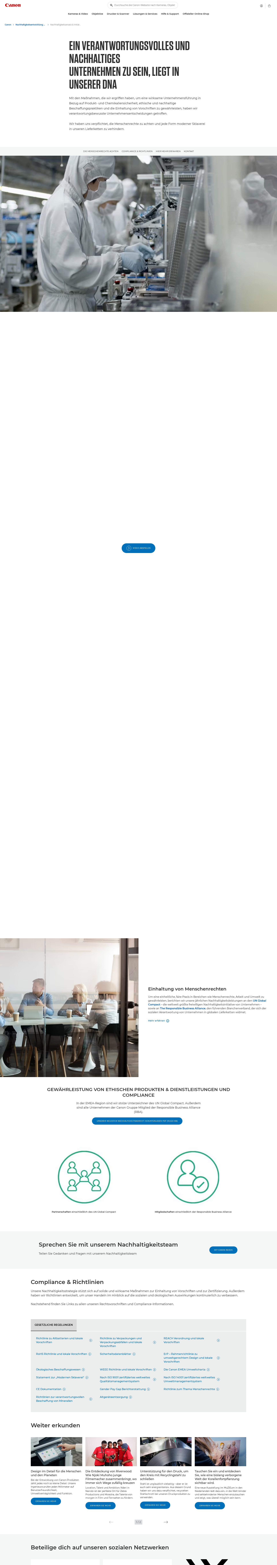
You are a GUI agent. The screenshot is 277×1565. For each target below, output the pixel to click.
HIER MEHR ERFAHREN (168, 151)
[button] (111, 1522)
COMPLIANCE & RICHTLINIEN (137, 151)
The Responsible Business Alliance (183, 1008)
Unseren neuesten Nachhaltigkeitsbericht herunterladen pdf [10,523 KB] (137, 1121)
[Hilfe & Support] (180, 14)
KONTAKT (189, 151)
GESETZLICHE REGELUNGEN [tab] (54, 1324)
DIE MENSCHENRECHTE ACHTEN (100, 151)
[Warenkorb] (269, 5)
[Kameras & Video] (89, 14)
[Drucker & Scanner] (130, 14)
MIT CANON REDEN (223, 1250)
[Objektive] (104, 14)
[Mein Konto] (261, 5)
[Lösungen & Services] (158, 14)
